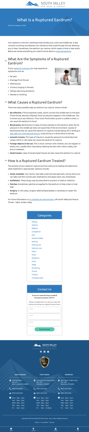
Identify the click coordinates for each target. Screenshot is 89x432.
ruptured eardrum (63, 51)
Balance (35, 228)
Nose (34, 255)
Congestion (36, 231)
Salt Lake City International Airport (25, 133)
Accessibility (44, 422)
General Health (37, 238)
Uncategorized (37, 278)
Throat (34, 271)
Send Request (44, 329)
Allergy (34, 222)
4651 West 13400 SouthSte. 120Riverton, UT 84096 (69, 382)
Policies (37, 422)
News (34, 251)
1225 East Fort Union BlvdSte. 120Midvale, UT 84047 (45, 382)
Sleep (34, 264)
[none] (11, 429)
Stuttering (36, 268)
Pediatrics (35, 258)
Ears (33, 235)
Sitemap (52, 422)
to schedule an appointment (41, 199)
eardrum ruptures (21, 68)
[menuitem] (11, 429)
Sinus (34, 261)
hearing (35, 241)
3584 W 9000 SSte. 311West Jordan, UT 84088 (20, 382)
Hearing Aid (36, 245)
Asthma (35, 225)
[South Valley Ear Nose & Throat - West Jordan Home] (44, 4)
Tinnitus (35, 274)
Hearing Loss (37, 248)
